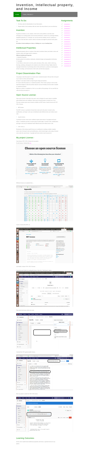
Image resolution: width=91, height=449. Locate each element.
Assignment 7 (67, 37)
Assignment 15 (67, 54)
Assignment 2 (67, 26)
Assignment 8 (67, 39)
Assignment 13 (67, 50)
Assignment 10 (67, 43)
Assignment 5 (67, 32)
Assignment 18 (67, 61)
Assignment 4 (67, 30)
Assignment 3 (67, 28)
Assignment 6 (67, 35)
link (30, 143)
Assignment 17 (67, 59)
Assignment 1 (67, 24)
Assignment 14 (67, 52)
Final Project (28, 14)
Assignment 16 (67, 57)
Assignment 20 (67, 65)
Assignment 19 (67, 63)
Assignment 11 (67, 46)
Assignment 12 (67, 48)
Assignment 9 (67, 41)
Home (17, 14)
